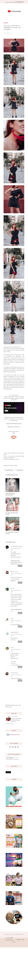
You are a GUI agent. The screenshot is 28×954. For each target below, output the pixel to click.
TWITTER (14, 423)
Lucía (12, 588)
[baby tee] (14, 885)
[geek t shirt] (14, 866)
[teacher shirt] (14, 847)
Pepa (12, 618)
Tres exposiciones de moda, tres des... (12, 532)
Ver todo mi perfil (9, 723)
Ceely (12, 647)
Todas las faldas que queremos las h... (10, 494)
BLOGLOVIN (18, 423)
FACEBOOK (8, 423)
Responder (20, 565)
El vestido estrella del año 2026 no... (12, 513)
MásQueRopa (14, 632)
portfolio (6, 23)
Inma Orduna (7, 33)
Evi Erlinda (14, 672)
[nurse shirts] (14, 828)
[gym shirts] (14, 923)
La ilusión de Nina (16, 546)
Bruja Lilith (14, 571)
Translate (16, 759)
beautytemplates (9, 939)
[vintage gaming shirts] (14, 904)
